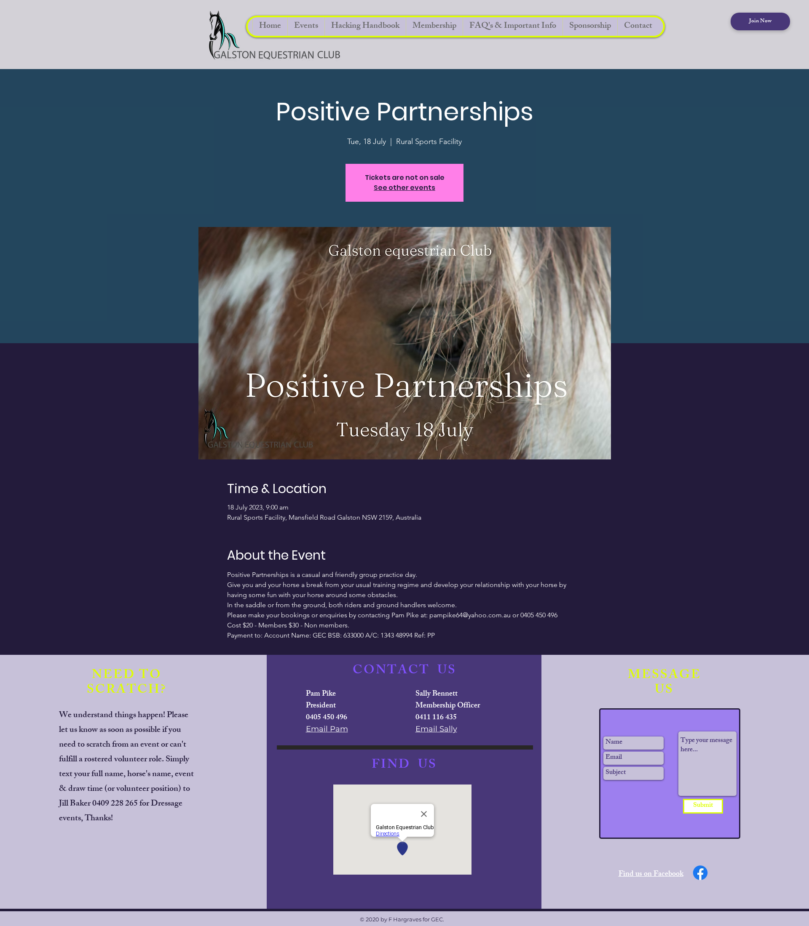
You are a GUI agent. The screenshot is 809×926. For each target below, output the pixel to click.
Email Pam (327, 729)
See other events (404, 187)
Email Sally (436, 729)
